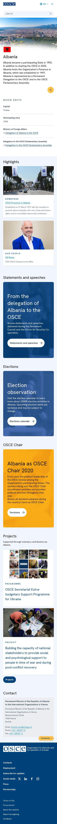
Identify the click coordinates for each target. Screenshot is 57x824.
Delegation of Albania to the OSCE (21, 132)
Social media (9, 778)
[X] (19, 779)
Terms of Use (8, 800)
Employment (9, 768)
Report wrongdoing (11, 814)
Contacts (7, 762)
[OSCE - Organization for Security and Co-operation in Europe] (9, 4)
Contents (45, 738)
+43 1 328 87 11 (16, 733)
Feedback (7, 819)
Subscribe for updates (14, 773)
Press (6, 784)
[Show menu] (52, 4)
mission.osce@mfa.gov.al (21, 727)
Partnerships (9, 789)
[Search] (50, 13)
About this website (11, 809)
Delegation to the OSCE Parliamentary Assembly (28, 145)
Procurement (8, 805)
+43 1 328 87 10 (18, 730)
